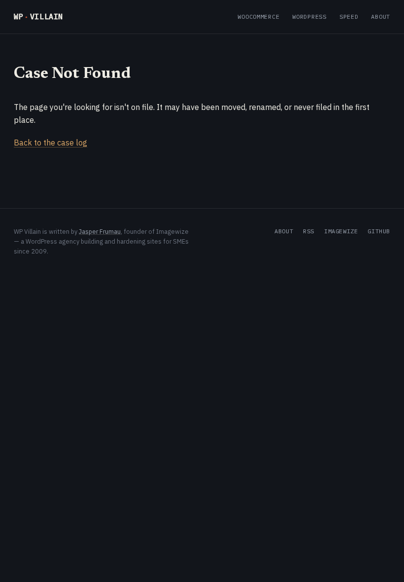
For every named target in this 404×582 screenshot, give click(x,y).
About (380, 16)
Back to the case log (50, 142)
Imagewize (341, 231)
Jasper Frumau (100, 231)
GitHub (379, 231)
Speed (349, 16)
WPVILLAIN (38, 16)
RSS (308, 231)
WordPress (309, 16)
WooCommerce (258, 16)
